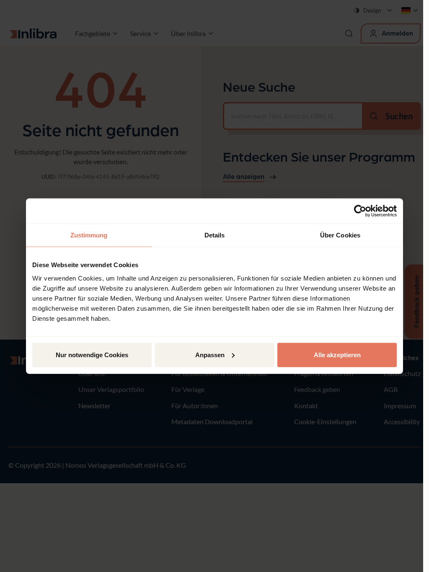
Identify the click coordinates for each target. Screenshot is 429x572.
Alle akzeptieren (337, 354)
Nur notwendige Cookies (92, 354)
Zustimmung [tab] (89, 235)
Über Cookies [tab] (340, 235)
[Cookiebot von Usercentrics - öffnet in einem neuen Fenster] (360, 211)
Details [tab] (214, 235)
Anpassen (210, 354)
